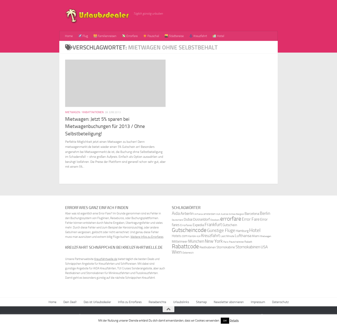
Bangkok (240, 214)
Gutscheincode (189, 230)
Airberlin (187, 213)
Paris (225, 242)
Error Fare (251, 219)
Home (69, 36)
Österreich (188, 252)
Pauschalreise (236, 241)
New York (214, 241)
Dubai (188, 219)
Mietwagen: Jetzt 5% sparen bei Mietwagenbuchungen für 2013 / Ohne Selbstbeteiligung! (105, 126)
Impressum (258, 302)
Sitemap (201, 302)
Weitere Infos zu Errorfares (146, 237)
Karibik (192, 236)
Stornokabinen (248, 247)
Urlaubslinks (181, 302)
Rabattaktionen (93, 112)
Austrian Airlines (228, 214)
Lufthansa (243, 235)
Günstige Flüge (221, 230)
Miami (256, 236)
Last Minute (227, 236)
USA (264, 247)
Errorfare (132, 36)
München (196, 241)
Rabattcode (185, 246)
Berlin (265, 213)
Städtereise (176, 36)
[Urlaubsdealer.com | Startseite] (97, 15)
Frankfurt (213, 224)
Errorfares (186, 225)
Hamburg (242, 231)
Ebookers (215, 219)
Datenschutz (280, 302)
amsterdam (209, 213)
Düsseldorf (201, 219)
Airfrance (198, 214)
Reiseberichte (157, 302)
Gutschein (230, 225)
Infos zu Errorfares (130, 302)
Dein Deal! (70, 302)
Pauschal (153, 36)
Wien (177, 252)
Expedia (198, 225)
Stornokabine (225, 247)
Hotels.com (180, 236)
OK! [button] (225, 320)
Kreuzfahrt (200, 36)
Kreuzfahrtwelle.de (105, 259)
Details (234, 320)
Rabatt (248, 241)
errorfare (230, 218)
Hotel (220, 36)
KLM (198, 236)
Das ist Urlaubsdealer (97, 302)
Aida (176, 213)
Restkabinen (208, 247)
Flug (85, 36)
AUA (218, 214)
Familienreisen (106, 36)
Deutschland (177, 220)
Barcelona (252, 214)
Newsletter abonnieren (229, 302)
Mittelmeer (180, 241)
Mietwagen (72, 112)
